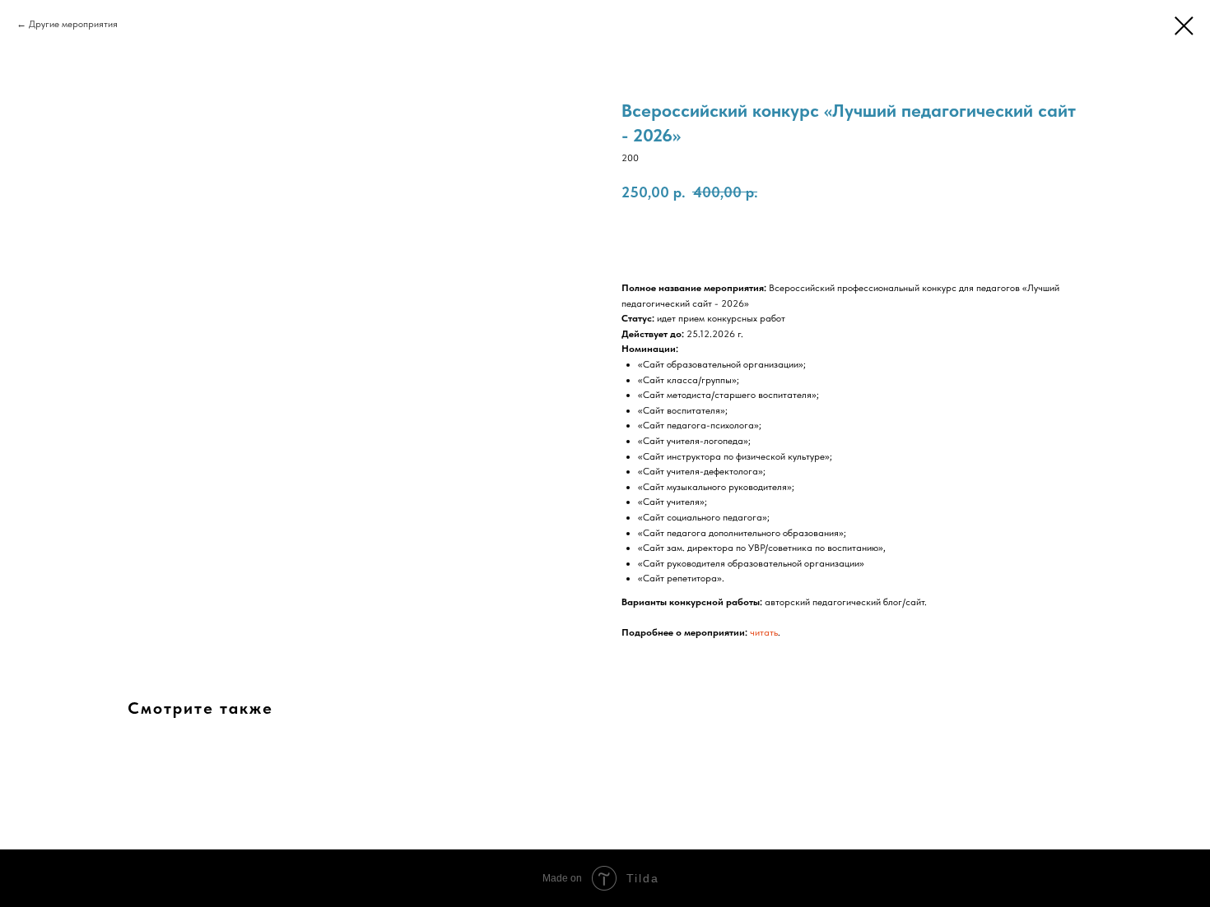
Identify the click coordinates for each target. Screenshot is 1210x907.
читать (764, 632)
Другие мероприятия (73, 24)
